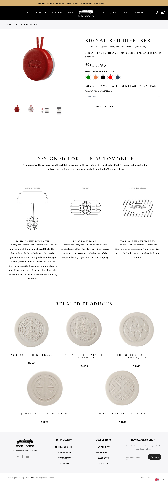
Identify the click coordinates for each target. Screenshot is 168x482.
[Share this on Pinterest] (93, 126)
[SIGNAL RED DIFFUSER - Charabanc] (40, 61)
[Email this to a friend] (91, 126)
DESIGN (70, 13)
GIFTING (102, 13)
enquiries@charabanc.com (26, 450)
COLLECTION (40, 13)
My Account (104, 447)
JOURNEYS (115, 13)
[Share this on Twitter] (89, 126)
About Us (103, 463)
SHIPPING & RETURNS (64, 447)
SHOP (27, 13)
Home (9, 24)
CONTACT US (144, 478)
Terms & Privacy (103, 452)
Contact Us (103, 458)
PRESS (127, 13)
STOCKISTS (64, 463)
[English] (159, 479)
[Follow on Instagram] (18, 456)
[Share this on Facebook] (86, 126)
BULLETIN (139, 13)
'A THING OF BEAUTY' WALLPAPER (96, 4)
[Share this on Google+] (96, 126)
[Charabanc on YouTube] (27, 456)
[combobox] (159, 479)
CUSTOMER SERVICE (64, 452)
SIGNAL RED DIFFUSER (27, 24)
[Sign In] (157, 13)
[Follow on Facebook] (22, 456)
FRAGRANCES (56, 13)
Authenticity (64, 458)
